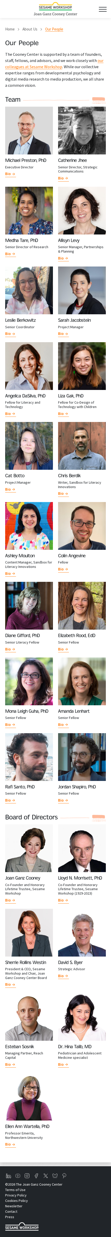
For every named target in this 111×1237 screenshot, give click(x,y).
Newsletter (13, 1206)
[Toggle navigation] (102, 9)
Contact (11, 1211)
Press (9, 1217)
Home (10, 29)
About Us (29, 29)
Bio (8, 173)
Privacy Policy (16, 1195)
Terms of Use (15, 1189)
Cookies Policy (16, 1200)
